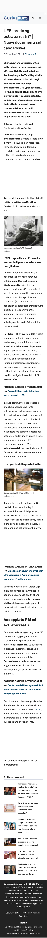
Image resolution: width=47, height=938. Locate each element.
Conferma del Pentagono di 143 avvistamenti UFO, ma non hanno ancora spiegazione (23, 689)
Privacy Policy (24, 933)
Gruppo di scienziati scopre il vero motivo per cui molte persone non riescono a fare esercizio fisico (27, 825)
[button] (33, 18)
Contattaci (23, 916)
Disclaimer (35, 933)
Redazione (11, 933)
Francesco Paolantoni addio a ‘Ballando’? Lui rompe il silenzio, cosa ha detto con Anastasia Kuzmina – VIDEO (28, 790)
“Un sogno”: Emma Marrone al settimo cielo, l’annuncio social (28, 854)
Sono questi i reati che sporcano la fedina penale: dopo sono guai (28, 842)
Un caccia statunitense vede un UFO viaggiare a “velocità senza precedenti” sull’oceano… (23, 574)
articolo (37, 709)
